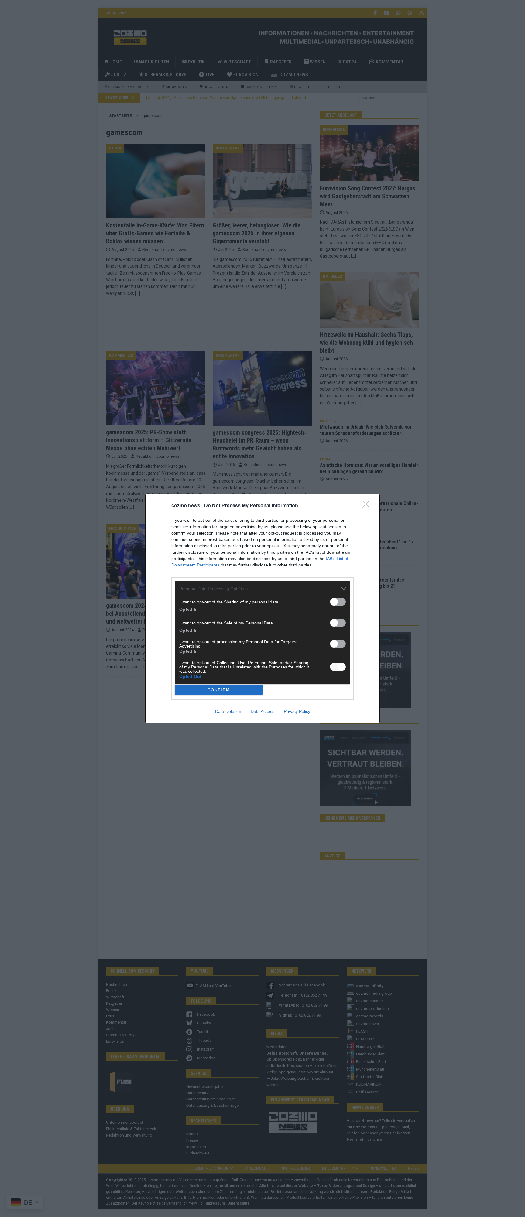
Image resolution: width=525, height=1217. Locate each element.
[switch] (338, 602)
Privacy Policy (297, 711)
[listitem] (262, 588)
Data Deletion (228, 711)
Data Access (262, 711)
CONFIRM (219, 690)
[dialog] (262, 608)
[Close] (367, 506)
